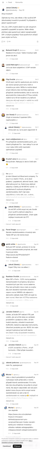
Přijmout (17, 446)
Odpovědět (14, 59)
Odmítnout (7, 446)
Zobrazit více (10, 106)
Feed (10, 2)
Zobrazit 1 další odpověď (13, 224)
